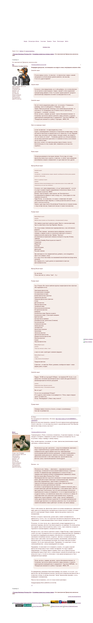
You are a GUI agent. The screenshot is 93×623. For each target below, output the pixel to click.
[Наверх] (88, 339)
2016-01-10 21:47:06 (41, 64)
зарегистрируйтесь (30, 51)
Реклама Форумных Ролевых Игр (22, 54)
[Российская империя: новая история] (49, 602)
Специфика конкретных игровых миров (43, 54)
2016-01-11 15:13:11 (41, 432)
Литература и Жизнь (33, 41)
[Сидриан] (78, 602)
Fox (13, 64)
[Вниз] (87, 341)
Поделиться (34, 64)
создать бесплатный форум (74, 596)
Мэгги (13, 432)
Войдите (21, 51)
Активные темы (46, 47)
